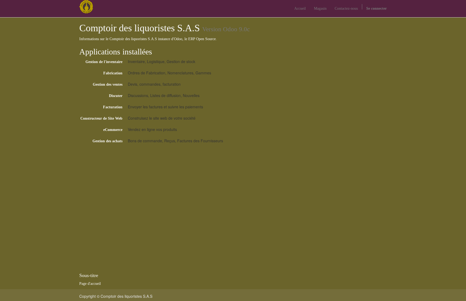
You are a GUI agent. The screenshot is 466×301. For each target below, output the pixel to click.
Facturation (112, 107)
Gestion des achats (107, 141)
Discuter (115, 96)
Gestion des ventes (107, 84)
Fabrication (112, 73)
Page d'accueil (90, 284)
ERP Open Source (202, 39)
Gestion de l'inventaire (103, 62)
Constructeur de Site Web (101, 118)
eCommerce (112, 130)
